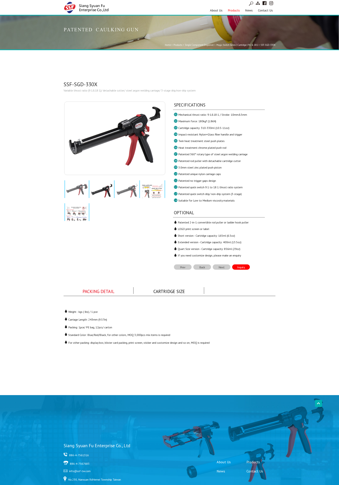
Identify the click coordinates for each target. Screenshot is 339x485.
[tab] (98, 291)
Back (202, 267)
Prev (182, 267)
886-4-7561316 (79, 455)
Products (234, 10)
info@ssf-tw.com (80, 471)
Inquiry (241, 267)
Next (222, 267)
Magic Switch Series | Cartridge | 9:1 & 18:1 (237, 44)
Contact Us (265, 10)
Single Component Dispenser (199, 44)
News (249, 10)
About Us (216, 10)
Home (168, 44)
